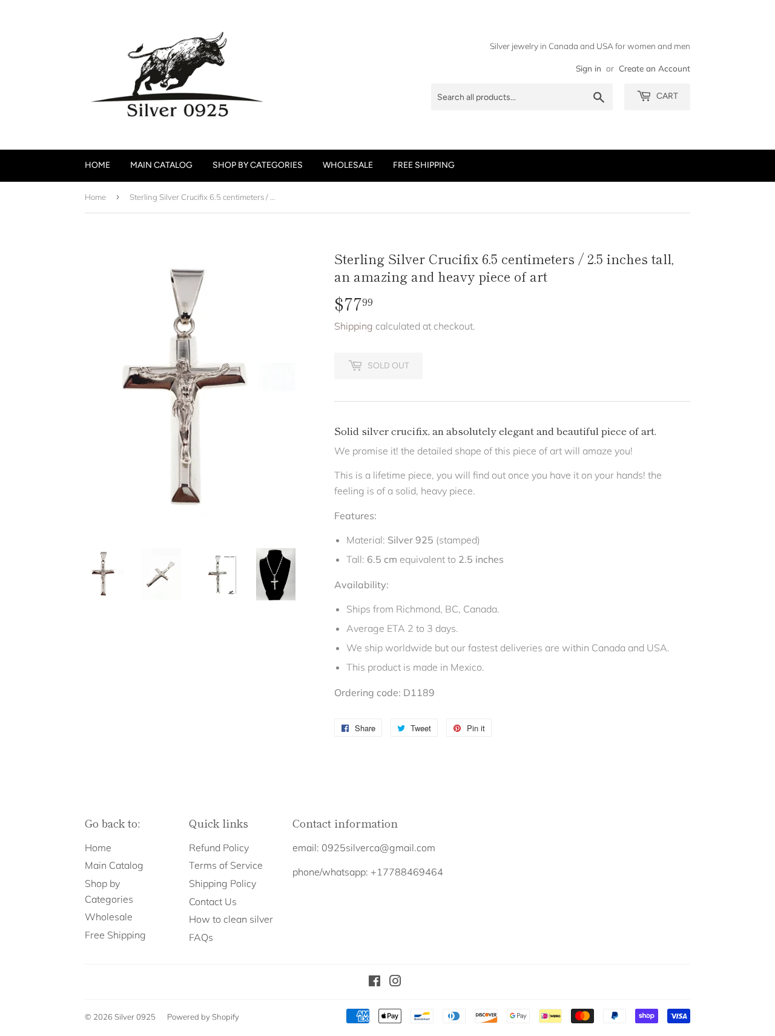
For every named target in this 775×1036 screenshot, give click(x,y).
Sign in (588, 68)
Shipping (353, 326)
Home (97, 165)
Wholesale (348, 165)
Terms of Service (226, 865)
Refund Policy (219, 848)
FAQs (201, 937)
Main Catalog (161, 165)
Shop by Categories (258, 165)
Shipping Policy (222, 883)
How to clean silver (231, 919)
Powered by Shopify (203, 1016)
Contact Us (213, 901)
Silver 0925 (135, 1016)
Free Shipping (424, 165)
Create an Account (654, 68)
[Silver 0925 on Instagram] (395, 982)
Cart (666, 96)
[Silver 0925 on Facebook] (374, 982)
